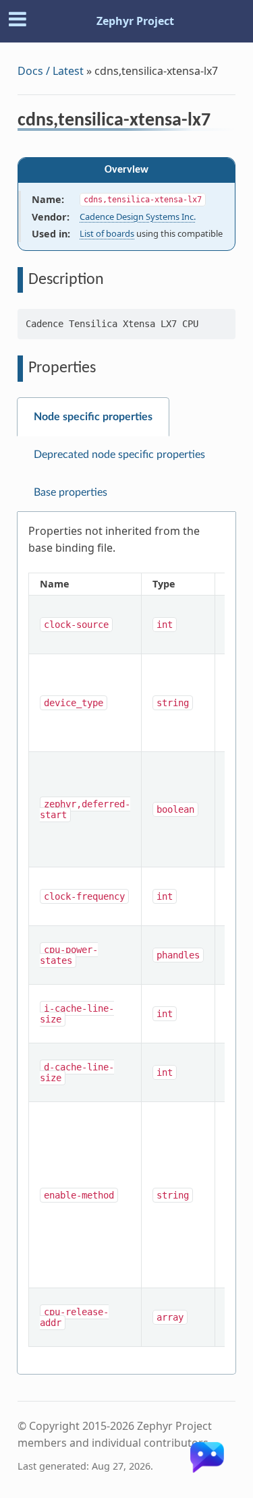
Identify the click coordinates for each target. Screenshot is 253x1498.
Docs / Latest (51, 70)
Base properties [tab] (70, 492)
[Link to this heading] (219, 122)
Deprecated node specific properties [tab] (119, 454)
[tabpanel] (126, 943)
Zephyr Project (135, 20)
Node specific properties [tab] (93, 416)
